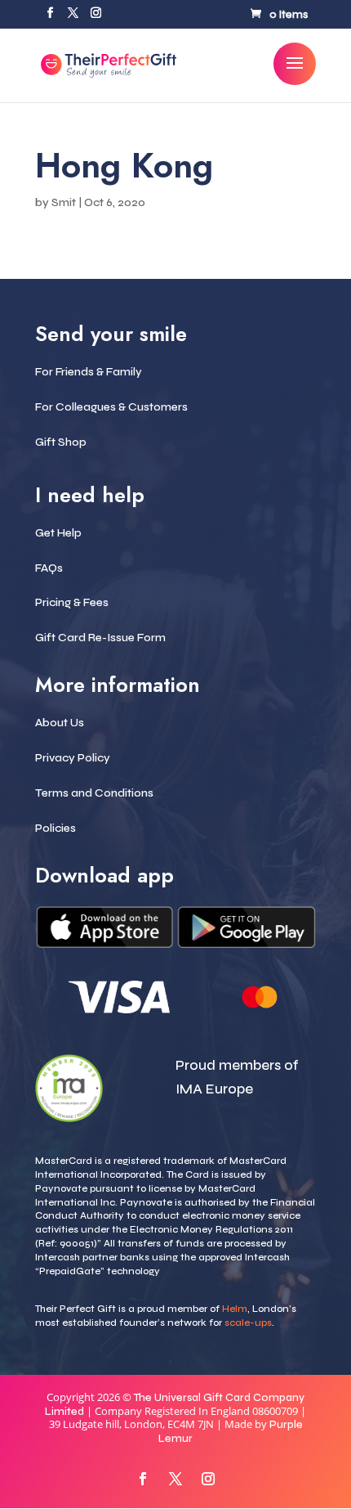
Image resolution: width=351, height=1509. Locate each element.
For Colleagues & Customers (111, 407)
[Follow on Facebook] (143, 1479)
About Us (59, 723)
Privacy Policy (72, 758)
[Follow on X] (175, 1479)
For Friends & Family (88, 372)
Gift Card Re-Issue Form (100, 637)
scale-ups (248, 1322)
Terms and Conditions (94, 793)
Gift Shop (61, 442)
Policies (55, 828)
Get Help (58, 533)
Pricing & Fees (72, 602)
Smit (63, 202)
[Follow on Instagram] (208, 1479)
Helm (234, 1308)
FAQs (49, 568)
